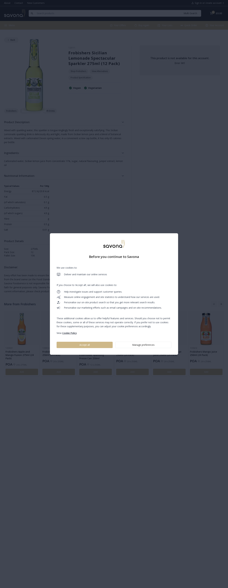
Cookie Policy (69, 333)
